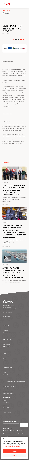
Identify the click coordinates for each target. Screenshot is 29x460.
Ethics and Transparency (9, 393)
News (4, 400)
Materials (5, 370)
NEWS (7, 13)
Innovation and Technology (9, 386)
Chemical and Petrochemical (10, 356)
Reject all (14, 455)
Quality (4, 372)
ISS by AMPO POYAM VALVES (9, 342)
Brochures (5, 405)
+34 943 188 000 (8, 313)
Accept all (14, 451)
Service (20, 430)
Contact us (7, 316)
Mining (4, 358)
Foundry (13, 430)
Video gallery (6, 407)
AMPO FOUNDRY (6, 346)
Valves (6, 430)
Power (4, 360)
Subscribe (24, 425)
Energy (4, 353)
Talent (7, 413)
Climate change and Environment (11, 384)
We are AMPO (6, 325)
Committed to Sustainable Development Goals (14, 381)
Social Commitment (8, 391)
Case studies (6, 402)
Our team (5, 330)
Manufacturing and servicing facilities (12, 374)
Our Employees (6, 388)
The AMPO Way (6, 328)
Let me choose (16, 446)
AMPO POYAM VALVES (8, 339)
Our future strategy (7, 332)
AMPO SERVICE (6, 344)
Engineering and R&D (8, 367)
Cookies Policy (7, 446)
